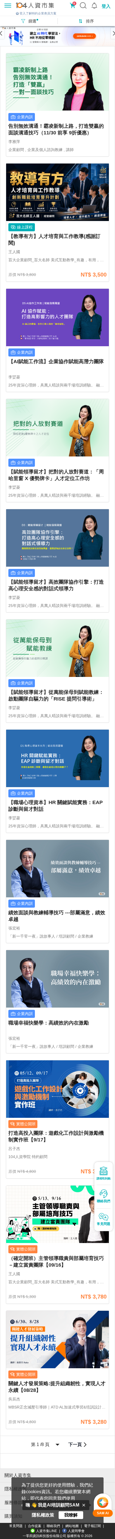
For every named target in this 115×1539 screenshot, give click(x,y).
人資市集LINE (46, 1531)
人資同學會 (76, 1531)
